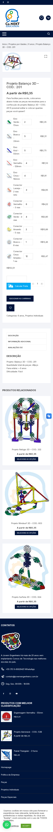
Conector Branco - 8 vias (17, 242)
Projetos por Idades (17, 44)
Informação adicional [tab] (19, 341)
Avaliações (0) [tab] (15, 347)
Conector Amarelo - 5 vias (17, 229)
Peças (4, 782)
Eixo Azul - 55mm (16, 150)
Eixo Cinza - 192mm (16, 175)
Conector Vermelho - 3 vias (17, 204)
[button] (46, 56)
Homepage (6, 767)
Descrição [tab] (13, 335)
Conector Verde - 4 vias (17, 216)
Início (4, 44)
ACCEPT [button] (26, 826)
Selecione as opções (26, 459)
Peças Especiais (8, 797)
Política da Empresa (10, 774)
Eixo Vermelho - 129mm (17, 163)
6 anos (31, 44)
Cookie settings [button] (11, 826)
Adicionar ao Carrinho (20, 299)
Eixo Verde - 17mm (16, 122)
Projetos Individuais (34, 315)
